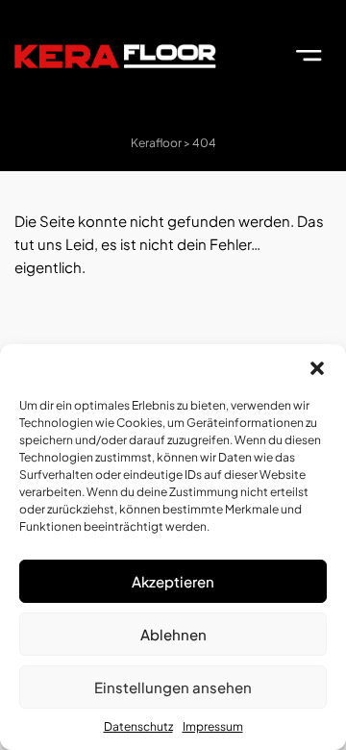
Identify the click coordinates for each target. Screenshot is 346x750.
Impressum (213, 726)
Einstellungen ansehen (173, 687)
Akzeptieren (173, 581)
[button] (317, 368)
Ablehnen (173, 634)
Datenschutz (138, 726)
